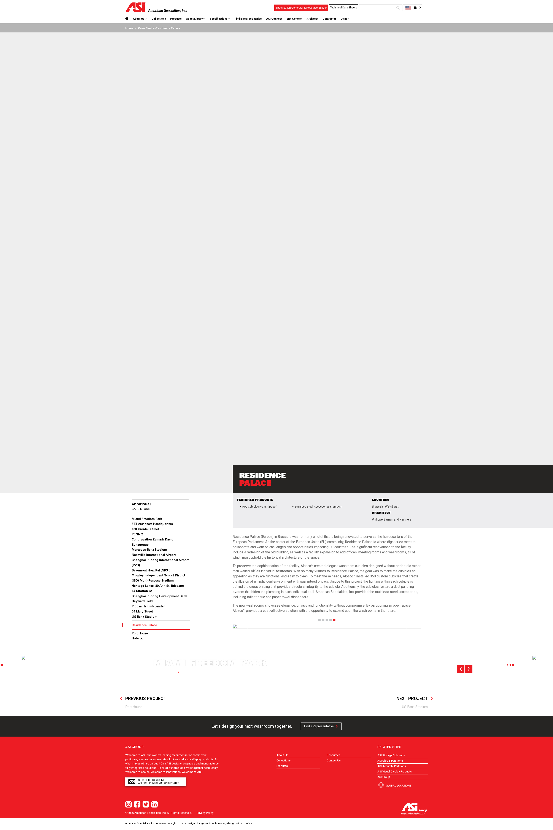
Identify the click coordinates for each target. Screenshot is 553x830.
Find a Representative (248, 18)
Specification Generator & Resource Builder (301, 7)
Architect (312, 18)
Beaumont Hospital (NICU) (151, 570)
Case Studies (147, 28)
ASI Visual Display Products (394, 771)
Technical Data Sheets (343, 7)
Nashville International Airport (154, 555)
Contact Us (334, 760)
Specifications (218, 18)
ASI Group (383, 777)
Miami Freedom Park (147, 519)
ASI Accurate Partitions (391, 766)
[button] (247, 626)
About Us (138, 18)
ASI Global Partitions (390, 760)
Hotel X (137, 638)
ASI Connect (274, 18)
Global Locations (398, 785)
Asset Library (194, 18)
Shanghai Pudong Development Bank (159, 596)
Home (129, 28)
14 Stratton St (142, 591)
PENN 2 (137, 534)
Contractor (329, 18)
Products (176, 18)
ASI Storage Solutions (391, 755)
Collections (158, 18)
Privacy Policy (205, 812)
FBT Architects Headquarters (152, 524)
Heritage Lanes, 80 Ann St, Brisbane (158, 586)
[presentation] (460, 669)
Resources (333, 755)
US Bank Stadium (144, 616)
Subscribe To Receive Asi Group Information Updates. (159, 782)
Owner (344, 18)
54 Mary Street (142, 611)
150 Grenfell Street (145, 529)
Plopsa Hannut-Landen (148, 606)
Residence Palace (144, 625)
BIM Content (294, 18)
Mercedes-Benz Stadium (149, 549)
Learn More (167, 672)
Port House (140, 633)
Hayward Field (142, 601)
